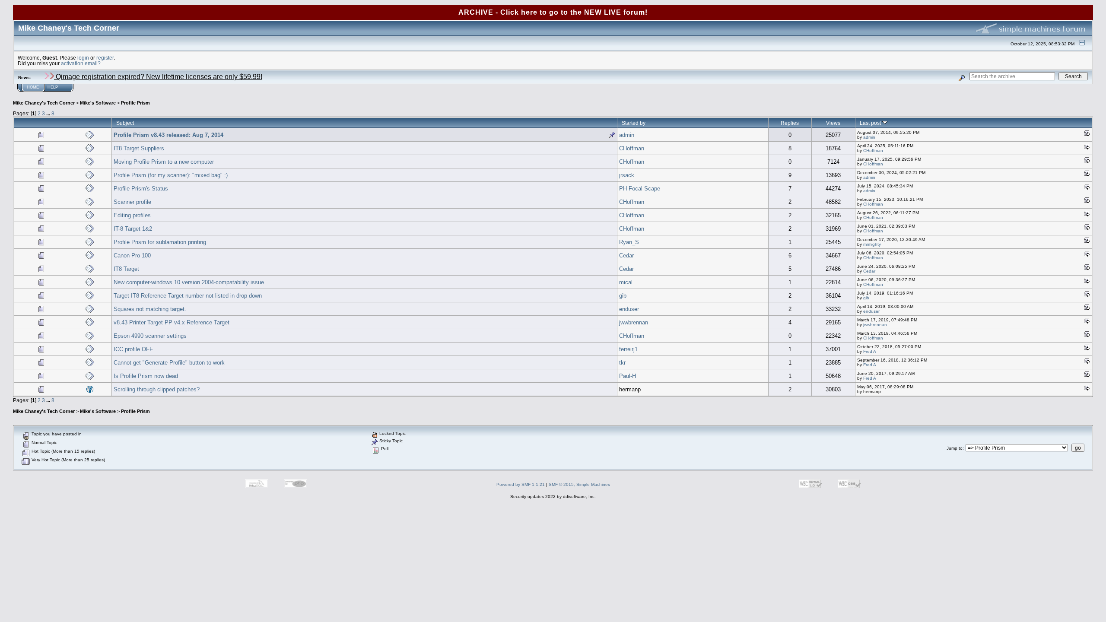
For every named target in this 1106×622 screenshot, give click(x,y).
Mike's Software (98, 102)
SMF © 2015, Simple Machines (579, 484)
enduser (629, 309)
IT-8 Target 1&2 (133, 228)
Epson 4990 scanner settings (150, 336)
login (83, 57)
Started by (633, 123)
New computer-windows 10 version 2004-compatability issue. (190, 282)
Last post (871, 123)
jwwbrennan (633, 322)
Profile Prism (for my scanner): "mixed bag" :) (171, 175)
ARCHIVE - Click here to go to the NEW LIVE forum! (553, 12)
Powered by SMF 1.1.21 (520, 484)
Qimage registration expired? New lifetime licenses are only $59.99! (158, 76)
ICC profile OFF (133, 349)
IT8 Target (126, 269)
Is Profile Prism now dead (146, 376)
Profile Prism (135, 102)
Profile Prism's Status (141, 188)
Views (833, 123)
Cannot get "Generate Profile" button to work (169, 362)
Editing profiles (132, 215)
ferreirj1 (628, 349)
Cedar (626, 255)
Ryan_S (629, 242)
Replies (790, 123)
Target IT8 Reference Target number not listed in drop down (188, 295)
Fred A (869, 351)
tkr (622, 362)
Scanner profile (132, 202)
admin (626, 135)
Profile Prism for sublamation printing (160, 242)
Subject (125, 123)
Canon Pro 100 (132, 255)
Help (53, 87)
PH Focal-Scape (639, 188)
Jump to (955, 448)
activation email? (81, 63)
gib (622, 295)
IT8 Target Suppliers (139, 148)
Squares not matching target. (150, 309)
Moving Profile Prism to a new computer (164, 162)
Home (33, 87)
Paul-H (627, 376)
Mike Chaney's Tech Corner (44, 102)
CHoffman (631, 148)
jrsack (626, 175)
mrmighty (872, 244)
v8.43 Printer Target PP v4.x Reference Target (171, 322)
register (105, 57)
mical (625, 282)
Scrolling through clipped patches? (157, 389)
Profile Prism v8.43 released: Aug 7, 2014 (168, 135)
